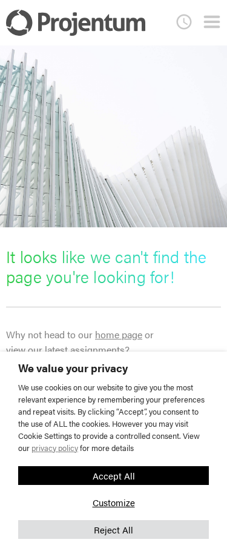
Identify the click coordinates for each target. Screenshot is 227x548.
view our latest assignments (65, 349)
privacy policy (54, 447)
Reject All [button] (113, 529)
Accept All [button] (114, 475)
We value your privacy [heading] (73, 368)
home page (118, 334)
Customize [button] (114, 502)
